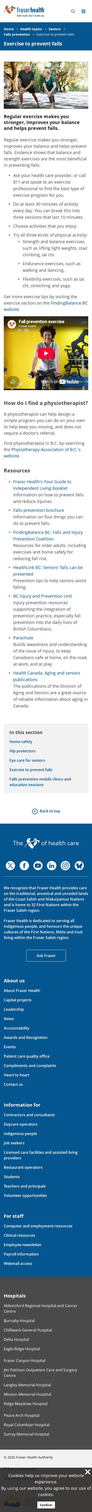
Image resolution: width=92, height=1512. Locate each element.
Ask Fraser (46, 955)
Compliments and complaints (30, 1065)
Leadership (14, 1009)
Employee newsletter (23, 1244)
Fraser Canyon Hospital (24, 1360)
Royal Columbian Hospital (27, 1424)
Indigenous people (20, 1133)
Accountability (16, 1028)
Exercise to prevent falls (55, 34)
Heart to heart (16, 1075)
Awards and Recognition (25, 1037)
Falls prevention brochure (38, 510)
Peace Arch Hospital (21, 1415)
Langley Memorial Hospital (27, 1385)
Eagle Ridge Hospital (22, 1348)
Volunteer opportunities (25, 1195)
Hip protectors (22, 751)
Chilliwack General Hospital (28, 1330)
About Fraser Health (22, 990)
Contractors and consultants (29, 1114)
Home (9, 29)
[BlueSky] (79, 865)
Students (12, 1176)
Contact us (13, 1084)
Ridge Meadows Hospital (25, 1403)
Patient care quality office (27, 1056)
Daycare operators (21, 1124)
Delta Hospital (16, 1339)
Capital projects (18, 1000)
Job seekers (14, 1143)
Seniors (55, 29)
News (9, 1018)
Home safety (20, 741)
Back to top (50, 811)
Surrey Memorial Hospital (26, 1434)
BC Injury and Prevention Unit (42, 596)
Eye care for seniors (27, 760)
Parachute (23, 638)
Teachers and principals (25, 1186)
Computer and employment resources (38, 1226)
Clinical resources (19, 1235)
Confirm (46, 1505)
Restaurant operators (23, 1167)
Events (10, 1046)
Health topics (31, 29)
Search (73, 11)
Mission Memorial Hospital (27, 1394)
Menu (83, 11)
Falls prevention (17, 34)
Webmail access (18, 1263)
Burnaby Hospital (19, 1320)
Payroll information (21, 1254)
